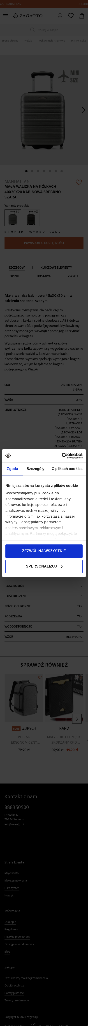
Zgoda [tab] (12, 469)
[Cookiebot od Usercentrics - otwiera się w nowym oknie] (63, 456)
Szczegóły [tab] (35, 469)
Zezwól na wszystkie (44, 551)
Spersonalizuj (41, 566)
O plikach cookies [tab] (67, 469)
